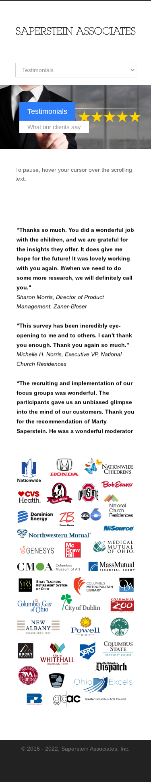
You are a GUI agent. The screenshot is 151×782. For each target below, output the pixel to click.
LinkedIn (82, 766)
